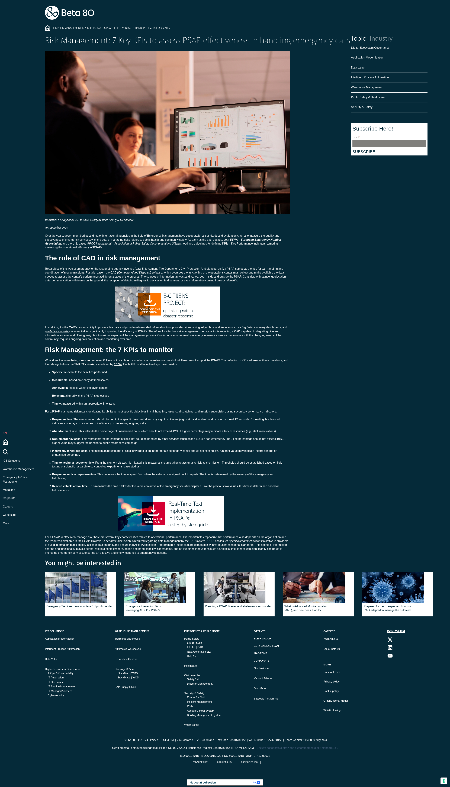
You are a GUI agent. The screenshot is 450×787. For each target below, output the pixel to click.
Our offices (260, 688)
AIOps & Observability (60, 673)
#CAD (75, 220)
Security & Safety (361, 107)
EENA (118, 364)
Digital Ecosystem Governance (370, 47)
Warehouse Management (18, 469)
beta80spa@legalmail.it (145, 747)
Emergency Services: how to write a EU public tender (79, 606)
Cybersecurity (56, 695)
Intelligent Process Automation (370, 77)
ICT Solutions (11, 460)
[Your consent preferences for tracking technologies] (444, 781)
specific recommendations (245, 540)
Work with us (330, 638)
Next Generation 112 (199, 651)
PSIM (190, 706)
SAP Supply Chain (125, 687)
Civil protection (192, 675)
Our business (261, 668)
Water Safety (191, 724)
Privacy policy (331, 681)
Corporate (9, 498)
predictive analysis (57, 331)
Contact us (9, 514)
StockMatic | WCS (128, 677)
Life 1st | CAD (195, 647)
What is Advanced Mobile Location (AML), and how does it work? (305, 608)
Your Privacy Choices (236, 782)
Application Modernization (367, 57)
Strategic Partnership (266, 698)
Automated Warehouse (128, 649)
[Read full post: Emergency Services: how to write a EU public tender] (80, 587)
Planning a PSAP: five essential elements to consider (238, 606)
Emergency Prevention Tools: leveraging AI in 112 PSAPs (144, 608)
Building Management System (204, 715)
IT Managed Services (60, 691)
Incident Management (199, 701)
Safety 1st (193, 679)
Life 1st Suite (194, 642)
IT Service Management (61, 686)
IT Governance (56, 682)
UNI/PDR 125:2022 (258, 755)
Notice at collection (203, 782)
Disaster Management (200, 683)
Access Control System (200, 710)
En (55, 28)
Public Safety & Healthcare (368, 97)
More (6, 523)
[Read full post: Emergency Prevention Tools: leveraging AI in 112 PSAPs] (159, 587)
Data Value (51, 659)
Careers (8, 506)
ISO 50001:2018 (233, 755)
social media (229, 280)
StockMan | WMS (127, 673)
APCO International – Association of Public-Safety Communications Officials (134, 243)
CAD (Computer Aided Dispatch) (130, 272)
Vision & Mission (263, 678)
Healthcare (190, 665)
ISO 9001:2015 (189, 755)
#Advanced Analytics (58, 220)
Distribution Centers (126, 659)
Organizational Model (335, 700)
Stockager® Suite (125, 669)
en (5, 432)
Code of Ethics (331, 672)
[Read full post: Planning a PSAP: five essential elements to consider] (239, 587)
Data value (358, 67)
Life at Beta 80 (331, 649)
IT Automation (56, 677)
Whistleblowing (331, 710)
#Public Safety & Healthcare (116, 220)
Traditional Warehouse (127, 638)
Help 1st (192, 656)
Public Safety (191, 638)
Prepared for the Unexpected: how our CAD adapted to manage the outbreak (387, 608)
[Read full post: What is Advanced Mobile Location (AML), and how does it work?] (318, 587)
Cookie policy (331, 691)
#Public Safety (89, 220)
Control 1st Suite (196, 697)
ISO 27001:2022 (211, 755)
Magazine (9, 489)
